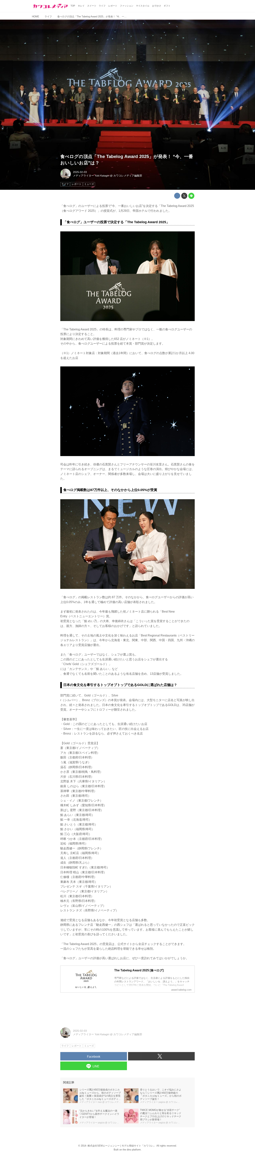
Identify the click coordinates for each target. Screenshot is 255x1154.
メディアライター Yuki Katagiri (91, 175)
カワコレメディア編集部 (127, 175)
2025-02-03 (80, 172)
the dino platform (132, 1149)
